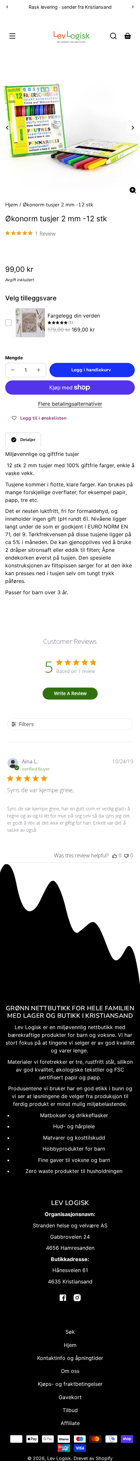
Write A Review (70, 693)
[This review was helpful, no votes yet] (114, 855)
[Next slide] (133, 128)
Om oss (70, 1371)
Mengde (14, 357)
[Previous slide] (7, 128)
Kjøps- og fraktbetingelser (70, 1384)
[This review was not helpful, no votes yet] (126, 855)
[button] (113, 36)
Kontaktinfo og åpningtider (70, 1358)
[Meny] (12, 36)
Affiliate (70, 1423)
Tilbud (70, 1410)
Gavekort (70, 1397)
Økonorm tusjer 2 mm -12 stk (58, 205)
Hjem (11, 205)
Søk (70, 1331)
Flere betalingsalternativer (70, 403)
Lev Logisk (59, 1458)
